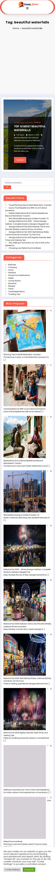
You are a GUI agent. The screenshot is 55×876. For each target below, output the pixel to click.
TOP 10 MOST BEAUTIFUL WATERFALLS (30, 128)
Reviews (11, 286)
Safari (11, 289)
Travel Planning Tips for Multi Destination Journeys (30, 205)
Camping (12, 267)
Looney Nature (14, 281)
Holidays (12, 272)
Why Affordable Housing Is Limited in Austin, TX (29, 218)
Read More (20, 160)
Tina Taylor (20, 135)
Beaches (12, 264)
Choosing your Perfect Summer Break (25, 248)
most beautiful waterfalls (31, 140)
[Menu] (27, 8)
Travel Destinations (26, 122)
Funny (11, 270)
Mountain (17, 122)
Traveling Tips (14, 294)
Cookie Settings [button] (12, 869)
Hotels (11, 278)
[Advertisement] (27, 62)
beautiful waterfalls (21, 138)
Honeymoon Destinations (19, 275)
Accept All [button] (29, 869)
